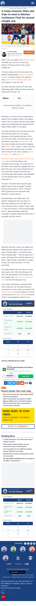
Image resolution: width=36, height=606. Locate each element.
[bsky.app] (14, 383)
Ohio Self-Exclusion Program (11, 588)
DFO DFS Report (7, 292)
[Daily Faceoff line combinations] (26, 383)
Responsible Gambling (28, 577)
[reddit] (22, 383)
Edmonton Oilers (29, 60)
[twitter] (10, 383)
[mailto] (18, 383)
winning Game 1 (24, 141)
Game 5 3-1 (8, 154)
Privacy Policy (7, 577)
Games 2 (8, 147)
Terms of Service (16, 577)
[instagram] (28, 543)
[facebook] (6, 383)
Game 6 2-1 (20, 154)
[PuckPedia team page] (30, 383)
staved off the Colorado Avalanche (17, 80)
